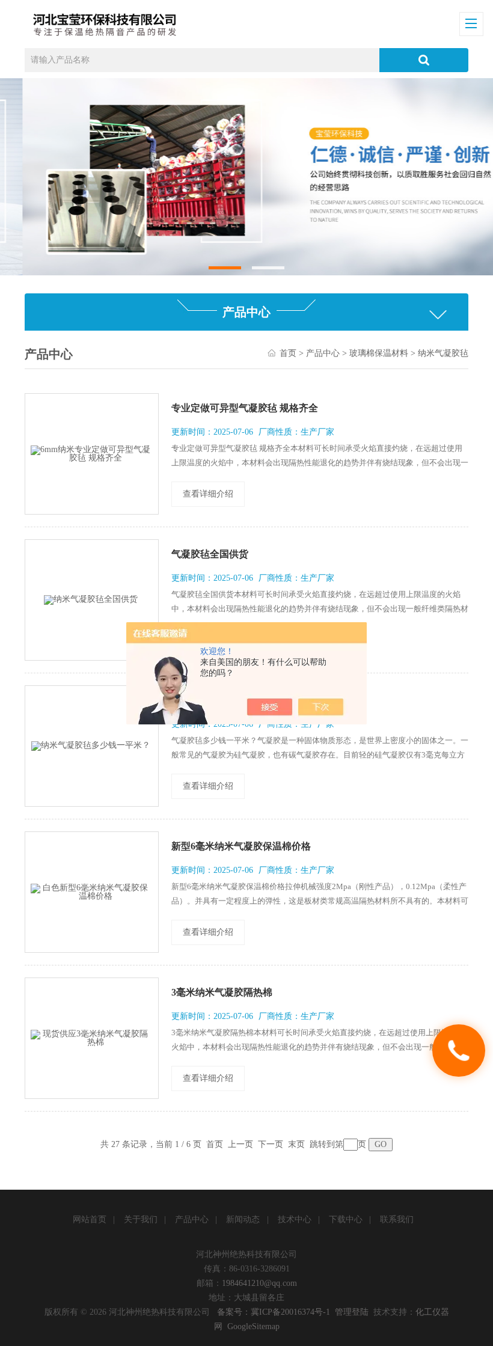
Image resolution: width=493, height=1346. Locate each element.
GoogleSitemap (253, 1326)
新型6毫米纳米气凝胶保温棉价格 (241, 846)
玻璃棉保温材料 (378, 353)
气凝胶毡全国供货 (209, 554)
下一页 (270, 1144)
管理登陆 (352, 1312)
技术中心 (294, 1219)
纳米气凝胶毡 (443, 353)
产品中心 (323, 353)
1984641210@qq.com (259, 1283)
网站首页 (89, 1219)
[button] (225, 267)
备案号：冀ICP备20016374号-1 (273, 1312)
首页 (288, 353)
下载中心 (346, 1219)
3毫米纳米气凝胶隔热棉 (221, 992)
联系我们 (397, 1219)
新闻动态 (243, 1219)
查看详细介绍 (208, 493)
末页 (296, 1144)
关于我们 (141, 1219)
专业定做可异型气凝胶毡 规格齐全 (244, 408)
